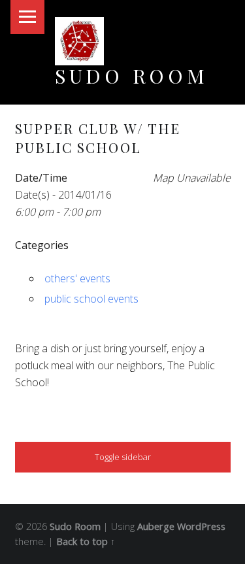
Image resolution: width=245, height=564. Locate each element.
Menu (27, 17)
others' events (77, 278)
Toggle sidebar (123, 457)
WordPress (201, 526)
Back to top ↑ (85, 541)
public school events (91, 298)
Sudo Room (131, 75)
